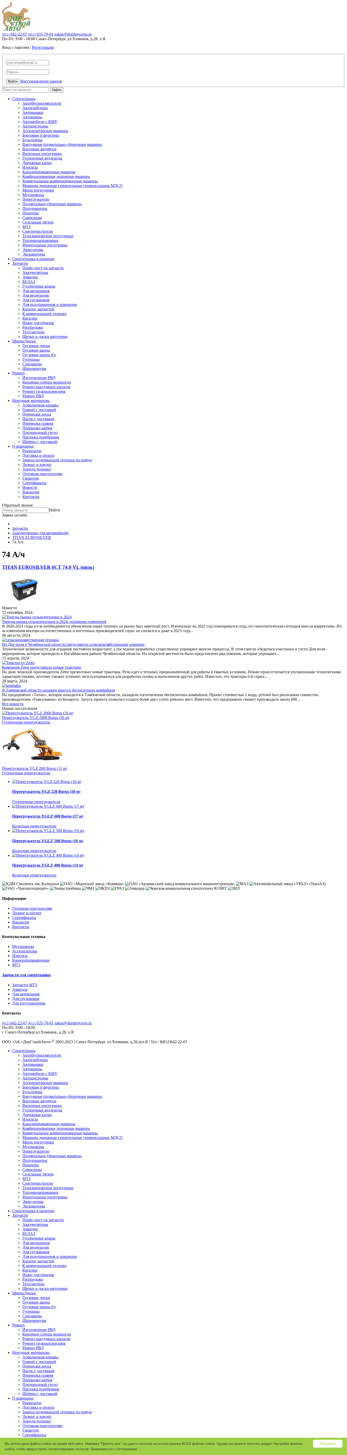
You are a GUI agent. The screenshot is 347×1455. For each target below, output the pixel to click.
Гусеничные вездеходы (42, 158)
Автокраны (32, 117)
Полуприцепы (34, 208)
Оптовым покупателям (42, 474)
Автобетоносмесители (41, 103)
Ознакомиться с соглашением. (114, 1449)
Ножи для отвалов (38, 323)
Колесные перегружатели (34, 826)
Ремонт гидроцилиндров (44, 391)
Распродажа (32, 327)
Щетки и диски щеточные (45, 336)
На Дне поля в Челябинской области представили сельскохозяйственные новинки (73, 644)
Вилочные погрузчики (42, 153)
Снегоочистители (37, 231)
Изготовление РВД (38, 378)
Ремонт (18, 373)
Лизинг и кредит (37, 464)
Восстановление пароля (41, 81)
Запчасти (20, 263)
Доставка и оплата (38, 455)
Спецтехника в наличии (33, 259)
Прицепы (30, 213)
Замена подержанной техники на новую (57, 460)
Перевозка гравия (37, 423)
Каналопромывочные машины (48, 172)
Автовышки (32, 112)
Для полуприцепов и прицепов (49, 304)
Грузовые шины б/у (39, 355)
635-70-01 (40, 34)
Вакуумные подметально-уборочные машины (62, 144)
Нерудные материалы (31, 400)
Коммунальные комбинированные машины (60, 181)
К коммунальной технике (44, 313)
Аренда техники (36, 469)
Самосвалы (32, 217)
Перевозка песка (36, 414)
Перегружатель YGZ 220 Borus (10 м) (46, 791)
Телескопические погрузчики (47, 236)
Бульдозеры (32, 140)
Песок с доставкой (38, 419)
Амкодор (30, 277)
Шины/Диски (24, 341)
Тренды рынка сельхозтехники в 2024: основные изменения (54, 621)
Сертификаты (34, 483)
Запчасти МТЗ (24, 985)
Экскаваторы (33, 254)
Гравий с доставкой (39, 410)
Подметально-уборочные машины (52, 204)
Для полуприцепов (28, 1003)
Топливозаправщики (40, 240)
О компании (23, 446)
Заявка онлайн (14, 515)
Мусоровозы (33, 195)
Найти (56, 90)
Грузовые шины (36, 350)
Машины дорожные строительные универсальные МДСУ (72, 185)
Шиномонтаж (34, 368)
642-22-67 (14, 34)
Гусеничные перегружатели (26, 722)
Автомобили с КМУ (39, 121)
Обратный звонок (17, 505)
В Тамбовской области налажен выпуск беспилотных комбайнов (58, 690)
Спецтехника (23, 99)
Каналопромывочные (31, 960)
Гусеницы (31, 359)
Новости (29, 487)
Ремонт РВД (33, 396)
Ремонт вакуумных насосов (46, 387)
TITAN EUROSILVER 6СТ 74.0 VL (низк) (48, 567)
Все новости (13, 704)
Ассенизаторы (24, 951)
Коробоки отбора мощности (46, 382)
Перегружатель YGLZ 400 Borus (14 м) (47, 865)
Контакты (30, 496)
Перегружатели (35, 199)
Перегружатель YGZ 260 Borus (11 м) (34, 768)
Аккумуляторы (35, 272)
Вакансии (30, 492)
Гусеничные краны (38, 286)
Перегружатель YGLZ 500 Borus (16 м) (47, 841)
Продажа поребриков (40, 437)
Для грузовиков (36, 300)
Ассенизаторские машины (45, 131)
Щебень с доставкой (39, 442)
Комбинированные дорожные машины (56, 176)
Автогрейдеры (35, 108)
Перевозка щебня (37, 428)
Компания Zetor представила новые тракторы (41, 667)
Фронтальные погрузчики (45, 245)
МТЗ (26, 227)
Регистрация (43, 47)
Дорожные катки (37, 163)
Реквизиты (31, 451)
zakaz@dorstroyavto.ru (73, 34)
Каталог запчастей (38, 309)
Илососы (30, 167)
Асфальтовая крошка (40, 405)
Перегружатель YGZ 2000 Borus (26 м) (35, 717)
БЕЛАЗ (28, 281)
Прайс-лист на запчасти (43, 268)
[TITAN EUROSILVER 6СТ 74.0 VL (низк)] (24, 603)
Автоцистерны (35, 126)
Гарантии (30, 478)
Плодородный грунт (40, 432)
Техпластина (33, 332)
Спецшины (32, 364)
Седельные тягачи (38, 222)
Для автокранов (36, 291)
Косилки (29, 318)
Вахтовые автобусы (39, 149)
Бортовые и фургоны (40, 135)
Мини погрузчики (38, 190)
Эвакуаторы (32, 249)
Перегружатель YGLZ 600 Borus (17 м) (47, 816)
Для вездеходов (35, 295)
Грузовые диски (36, 345)
